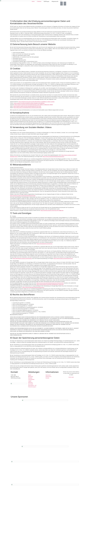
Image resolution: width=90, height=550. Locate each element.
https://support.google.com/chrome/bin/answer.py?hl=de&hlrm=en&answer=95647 (33, 104)
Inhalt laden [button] (71, 377)
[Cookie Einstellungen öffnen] (9, 549)
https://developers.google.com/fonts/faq (22, 258)
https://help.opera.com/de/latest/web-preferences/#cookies (27, 107)
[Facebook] (61, 3)
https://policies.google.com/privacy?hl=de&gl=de (51, 210)
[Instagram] (64, 3)
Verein (33, 1)
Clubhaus (39, 1)
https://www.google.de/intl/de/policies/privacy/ (33, 287)
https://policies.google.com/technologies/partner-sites (22, 195)
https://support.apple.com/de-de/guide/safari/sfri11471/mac (27, 106)
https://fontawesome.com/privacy (44, 243)
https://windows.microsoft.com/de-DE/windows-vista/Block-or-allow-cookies (36, 101)
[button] (61, 1)
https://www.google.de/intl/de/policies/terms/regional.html (50, 283)
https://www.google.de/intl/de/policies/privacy (53, 156)
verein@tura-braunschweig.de (18, 381)
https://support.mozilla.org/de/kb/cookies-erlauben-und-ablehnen (29, 103)
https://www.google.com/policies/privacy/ (63, 258)
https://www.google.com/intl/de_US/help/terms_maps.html (50, 284)
